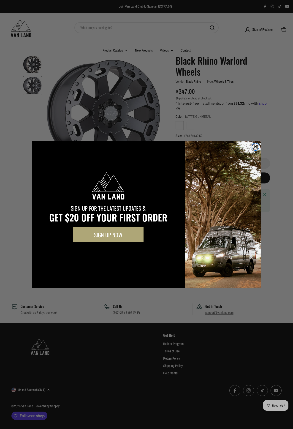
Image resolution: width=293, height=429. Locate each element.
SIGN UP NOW (108, 234)
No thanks (108, 252)
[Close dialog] (255, 146)
